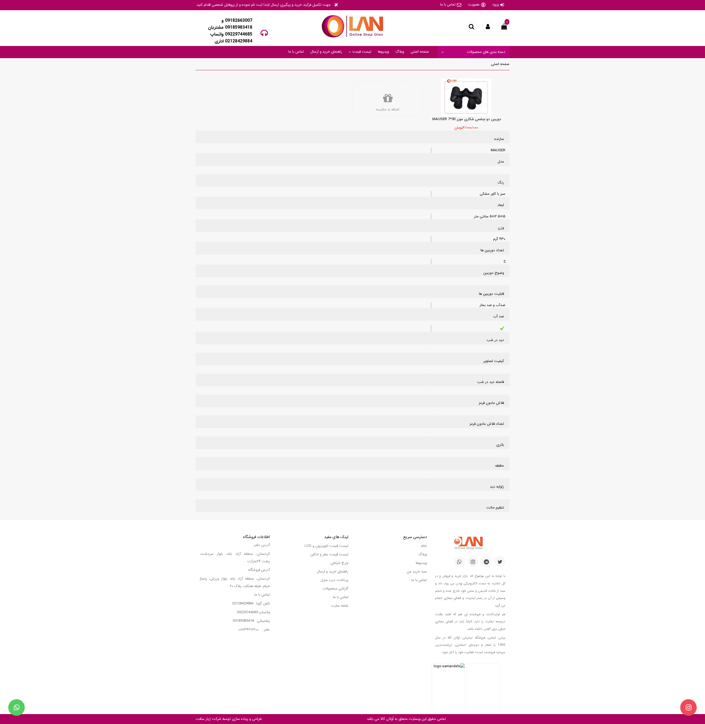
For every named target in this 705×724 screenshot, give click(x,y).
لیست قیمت (361, 52)
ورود (495, 4)
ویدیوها (383, 52)
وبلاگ (399, 52)
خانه (424, 546)
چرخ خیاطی (339, 563)
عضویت (474, 4)
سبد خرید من (417, 571)
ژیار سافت (203, 719)
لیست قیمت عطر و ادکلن (329, 554)
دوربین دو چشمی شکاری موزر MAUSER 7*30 (466, 119)
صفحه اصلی (420, 52)
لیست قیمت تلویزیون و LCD (326, 546)
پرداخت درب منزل (334, 580)
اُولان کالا (386, 719)
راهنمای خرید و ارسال (326, 52)
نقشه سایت (339, 606)
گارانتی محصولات (335, 588)
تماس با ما (447, 4)
